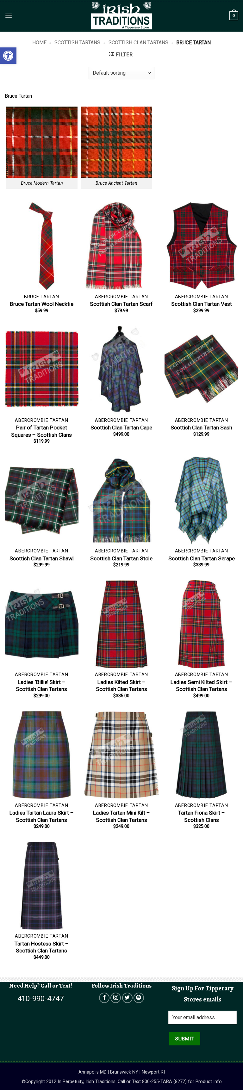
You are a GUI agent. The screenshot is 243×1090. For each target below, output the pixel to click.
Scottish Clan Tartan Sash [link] (201, 427)
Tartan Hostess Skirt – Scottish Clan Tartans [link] (42, 947)
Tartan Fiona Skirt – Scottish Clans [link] (201, 816)
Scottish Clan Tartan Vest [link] (201, 304)
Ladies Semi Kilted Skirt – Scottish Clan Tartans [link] (201, 685)
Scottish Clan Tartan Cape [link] (121, 427)
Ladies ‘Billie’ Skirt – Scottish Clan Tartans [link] (41, 685)
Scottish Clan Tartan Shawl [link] (41, 558)
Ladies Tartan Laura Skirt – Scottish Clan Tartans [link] (41, 816)
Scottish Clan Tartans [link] (138, 43)
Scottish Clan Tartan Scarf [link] (121, 304)
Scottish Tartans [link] (77, 43)
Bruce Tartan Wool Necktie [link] (41, 304)
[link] (8, 55)
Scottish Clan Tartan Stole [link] (121, 558)
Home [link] (39, 43)
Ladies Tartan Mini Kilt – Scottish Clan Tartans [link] (121, 816)
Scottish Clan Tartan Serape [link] (201, 558)
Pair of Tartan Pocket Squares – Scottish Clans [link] (41, 431)
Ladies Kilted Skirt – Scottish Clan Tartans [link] (121, 685)
